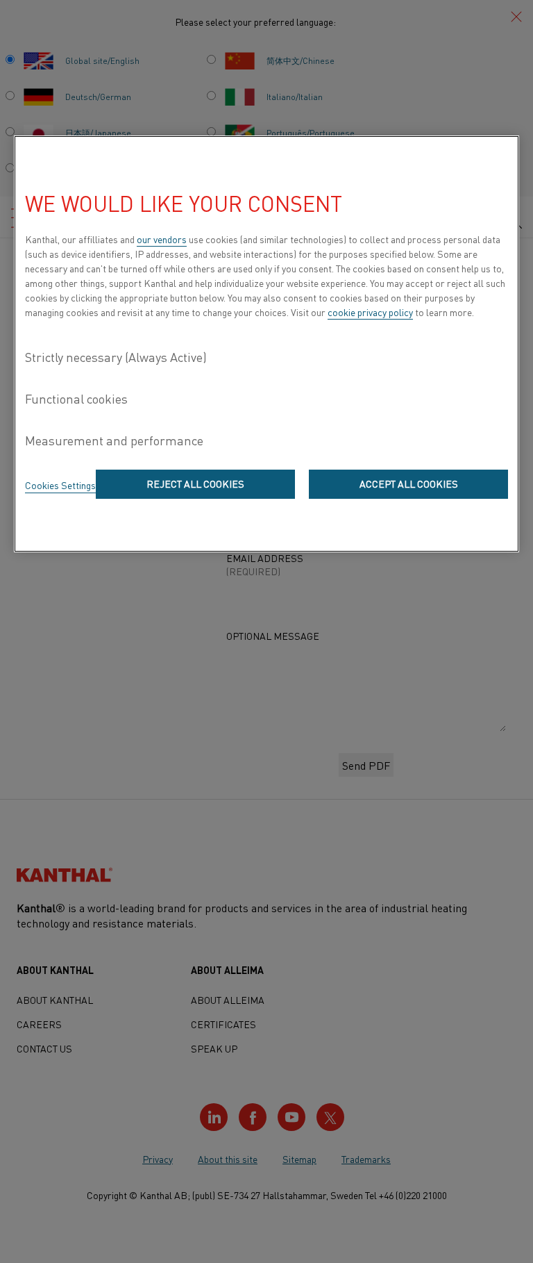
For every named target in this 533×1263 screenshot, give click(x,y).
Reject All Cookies (195, 483)
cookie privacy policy (370, 312)
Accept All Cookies (408, 483)
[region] (266, 343)
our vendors (162, 239)
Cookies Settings (60, 485)
